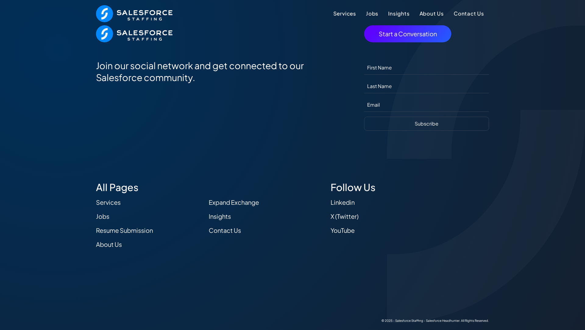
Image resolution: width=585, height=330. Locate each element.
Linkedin (343, 202)
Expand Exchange (234, 202)
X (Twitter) (345, 216)
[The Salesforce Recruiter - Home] (134, 13)
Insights (399, 13)
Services (344, 13)
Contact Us (469, 13)
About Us (432, 13)
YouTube (343, 230)
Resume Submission (124, 230)
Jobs (372, 13)
